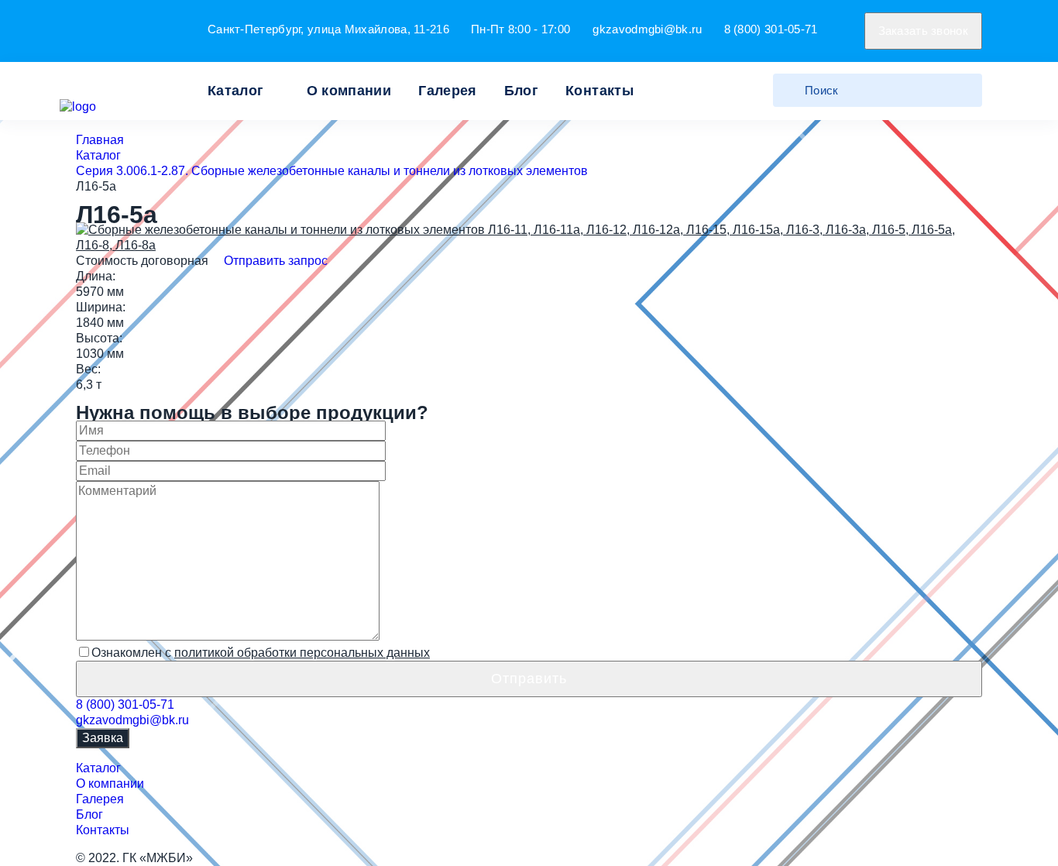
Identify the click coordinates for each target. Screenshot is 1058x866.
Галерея (447, 90)
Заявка (102, 737)
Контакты (599, 90)
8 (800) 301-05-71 (771, 29)
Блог (521, 90)
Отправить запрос (274, 260)
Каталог (236, 90)
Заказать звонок (923, 30)
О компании (349, 90)
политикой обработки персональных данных (302, 652)
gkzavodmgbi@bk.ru (647, 29)
